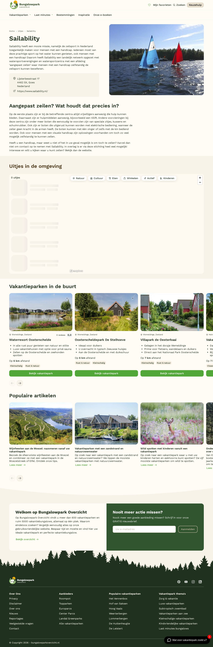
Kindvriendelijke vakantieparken (178, 623)
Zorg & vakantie (168, 598)
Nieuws (13, 613)
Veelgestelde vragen (21, 623)
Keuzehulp (195, 4)
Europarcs (65, 608)
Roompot (64, 598)
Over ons (14, 608)
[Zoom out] (200, 182)
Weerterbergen (118, 613)
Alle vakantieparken (71, 623)
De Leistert (116, 628)
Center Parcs (67, 613)
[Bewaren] (67, 298)
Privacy (13, 598)
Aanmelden (188, 529)
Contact (14, 628)
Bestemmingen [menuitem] (65, 14)
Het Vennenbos (118, 598)
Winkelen (132, 178)
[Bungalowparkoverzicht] (25, 4)
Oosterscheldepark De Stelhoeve (100, 340)
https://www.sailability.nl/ (32, 91)
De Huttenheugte (119, 623)
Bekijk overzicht (25, 539)
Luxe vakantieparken (171, 603)
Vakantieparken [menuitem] (18, 14)
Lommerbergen (118, 618)
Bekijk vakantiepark (41, 373)
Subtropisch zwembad (172, 608)
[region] (136, 224)
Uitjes (20, 31)
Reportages (16, 618)
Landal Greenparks (70, 618)
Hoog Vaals (115, 608)
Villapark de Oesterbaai (158, 340)
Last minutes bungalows (174, 628)
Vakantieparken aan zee (173, 613)
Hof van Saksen (118, 603)
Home (12, 31)
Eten (115, 178)
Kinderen (168, 178)
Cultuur (98, 178)
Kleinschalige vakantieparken (176, 618)
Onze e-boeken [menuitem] (102, 14)
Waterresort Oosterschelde (30, 340)
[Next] (20, 383)
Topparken (65, 603)
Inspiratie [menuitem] (84, 14)
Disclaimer (15, 603)
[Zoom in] (200, 177)
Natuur (80, 178)
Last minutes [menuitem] (42, 14)
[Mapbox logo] (76, 271)
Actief (150, 178)
